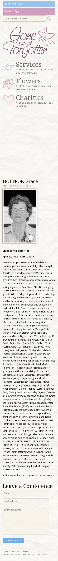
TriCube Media (41, 554)
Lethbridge (12, 11)
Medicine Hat (13, 4)
